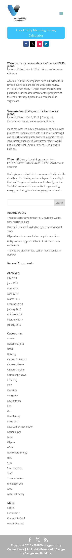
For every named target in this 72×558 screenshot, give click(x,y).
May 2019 (12, 288)
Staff (9, 473)
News (44, 69)
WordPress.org (15, 523)
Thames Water (15, 478)
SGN (9, 463)
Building (11, 354)
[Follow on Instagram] (39, 44)
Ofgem (11, 442)
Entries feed (13, 513)
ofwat (10, 447)
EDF (9, 385)
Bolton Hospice (15, 343)
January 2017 (14, 324)
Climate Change (15, 364)
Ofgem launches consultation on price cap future (33, 236)
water (52, 69)
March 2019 (13, 298)
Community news (16, 374)
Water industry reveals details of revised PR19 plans (36, 64)
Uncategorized (15, 483)
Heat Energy (13, 416)
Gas (9, 411)
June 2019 (12, 283)
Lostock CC (13, 421)
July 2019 (12, 278)
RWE (9, 457)
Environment (14, 121)
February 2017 (15, 319)
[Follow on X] (32, 44)
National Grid (14, 431)
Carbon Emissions (17, 359)
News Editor (17, 69)
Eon (9, 406)
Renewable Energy (17, 452)
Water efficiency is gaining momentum (31, 159)
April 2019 (12, 293)
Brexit (10, 348)
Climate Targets (15, 369)
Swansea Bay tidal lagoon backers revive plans (32, 112)
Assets (10, 338)
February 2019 (15, 304)
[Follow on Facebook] (26, 44)
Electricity (12, 390)
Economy (12, 380)
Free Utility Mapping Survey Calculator (36, 32)
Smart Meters (14, 468)
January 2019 (14, 309)
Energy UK (47, 117)
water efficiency (45, 121)
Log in (10, 507)
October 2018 (14, 314)
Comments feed (16, 518)
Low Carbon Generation (20, 426)
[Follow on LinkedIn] (46, 44)
